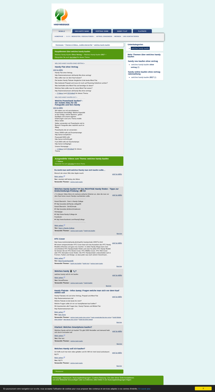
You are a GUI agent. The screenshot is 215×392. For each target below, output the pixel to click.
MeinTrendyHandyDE (65, 261)
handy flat (122, 31)
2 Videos (60, 93)
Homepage (59, 36)
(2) (142, 66)
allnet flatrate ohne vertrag (70, 319)
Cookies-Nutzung (99, 378)
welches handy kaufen (76, 182)
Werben (117, 36)
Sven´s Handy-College (66, 228)
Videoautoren (87, 36)
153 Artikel (71, 93)
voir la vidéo (58, 70)
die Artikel (73, 57)
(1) (143, 77)
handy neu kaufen (89, 231)
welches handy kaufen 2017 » (66, 97)
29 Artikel (70, 149)
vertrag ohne (102, 31)
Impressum (67, 378)
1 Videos (60, 149)
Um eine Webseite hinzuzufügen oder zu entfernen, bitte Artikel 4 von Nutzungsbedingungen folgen (92, 380)
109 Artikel (71, 164)
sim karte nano (82, 31)
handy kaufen (88, 283)
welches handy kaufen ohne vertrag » (70, 63)
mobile (62, 31)
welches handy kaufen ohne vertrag (80, 317)
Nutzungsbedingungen (82, 378)
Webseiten (76, 36)
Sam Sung (62, 315)
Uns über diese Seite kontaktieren (120, 378)
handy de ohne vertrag (86, 319)
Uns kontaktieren (131, 36)
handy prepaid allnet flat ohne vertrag (101, 317)
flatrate (142, 31)
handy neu (86, 263)
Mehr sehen (58, 176)
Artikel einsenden (104, 36)
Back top (119, 233)
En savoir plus (144, 389)
